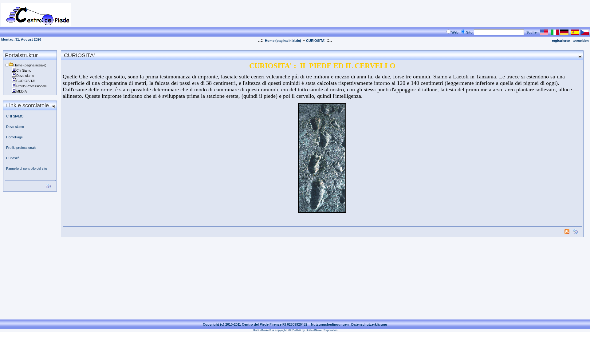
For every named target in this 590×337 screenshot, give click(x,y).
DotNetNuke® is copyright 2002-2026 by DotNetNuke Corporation (295, 330)
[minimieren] (53, 106)
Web (454, 32)
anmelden (581, 40)
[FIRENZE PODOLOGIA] (36, 24)
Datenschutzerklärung (369, 324)
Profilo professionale (21, 147)
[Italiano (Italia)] (555, 33)
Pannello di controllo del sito (26, 168)
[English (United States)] (544, 33)
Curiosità (12, 158)
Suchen (532, 32)
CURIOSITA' (316, 40)
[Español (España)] (575, 33)
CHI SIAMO (15, 116)
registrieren (561, 40)
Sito (469, 32)
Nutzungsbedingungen (330, 324)
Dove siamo (15, 127)
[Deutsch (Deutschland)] (564, 33)
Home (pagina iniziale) (283, 40)
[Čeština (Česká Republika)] (584, 33)
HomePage (14, 137)
